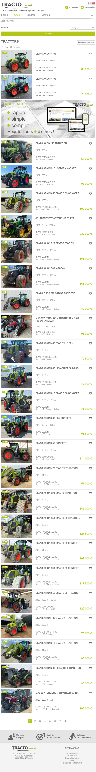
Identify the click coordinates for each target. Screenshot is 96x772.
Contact (46, 15)
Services (31, 15)
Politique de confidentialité (72, 763)
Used (3, 21)
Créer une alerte (87, 43)
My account (73, 7)
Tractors (10, 21)
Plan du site (72, 756)
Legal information (72, 758)
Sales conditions (72, 753)
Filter (4, 28)
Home (4, 15)
